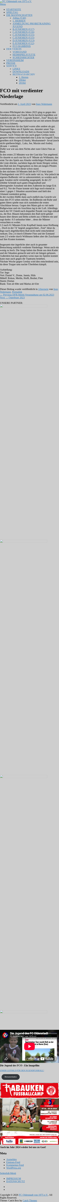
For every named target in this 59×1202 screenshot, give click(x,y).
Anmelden (11, 1159)
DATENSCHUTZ (15, 1181)
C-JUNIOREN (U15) (23, 35)
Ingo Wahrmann (44, 104)
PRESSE (10, 63)
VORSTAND (20, 52)
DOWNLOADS (21, 71)
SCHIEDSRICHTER (23, 57)
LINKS (16, 68)
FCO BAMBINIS (22, 46)
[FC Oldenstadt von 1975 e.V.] (16, 1)
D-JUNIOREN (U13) (23, 40)
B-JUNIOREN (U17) (23, 29)
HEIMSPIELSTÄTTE (24, 54)
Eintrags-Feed (13, 1162)
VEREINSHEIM (15, 60)
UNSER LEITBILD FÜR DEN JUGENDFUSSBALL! (22, 1070)
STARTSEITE (13, 9)
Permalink (17, 292)
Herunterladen (11, 1077)
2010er (22, 83)
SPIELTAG (12, 12)
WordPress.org (13, 1168)
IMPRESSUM (13, 1178)
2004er (22, 80)
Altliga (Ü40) (19, 18)
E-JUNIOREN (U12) (23, 43)
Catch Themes (30, 1200)
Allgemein (43, 289)
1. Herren (23, 77)
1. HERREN (19, 20)
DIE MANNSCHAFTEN (19, 15)
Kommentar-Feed (15, 1165)
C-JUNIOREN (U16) (23, 32)
